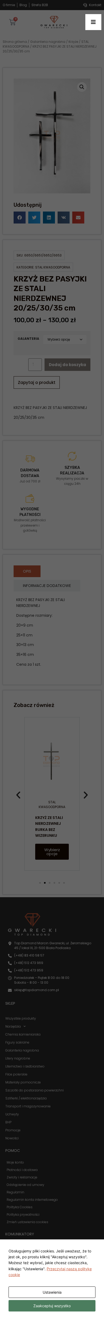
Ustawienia (52, 1292)
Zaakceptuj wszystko (52, 1306)
